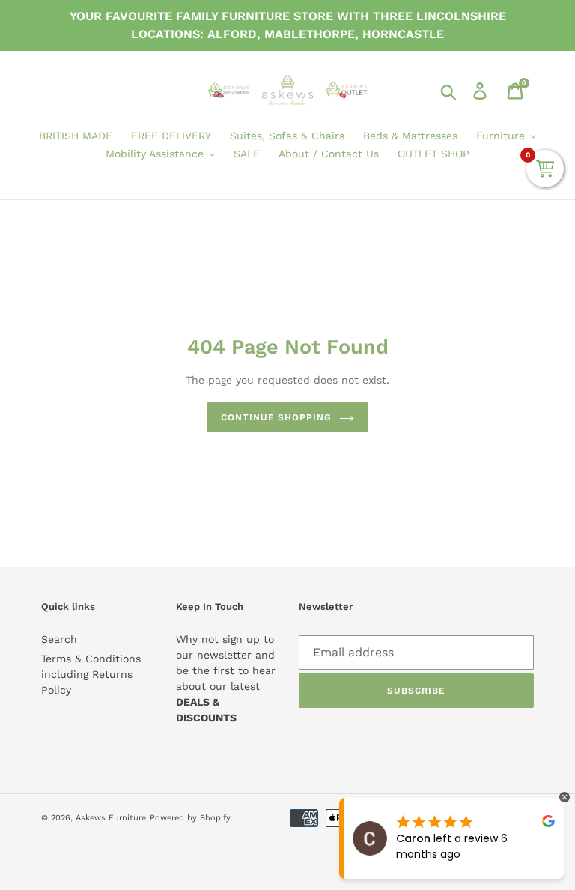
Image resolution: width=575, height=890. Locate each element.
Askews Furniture (111, 818)
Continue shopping (276, 417)
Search (59, 639)
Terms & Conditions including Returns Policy (91, 674)
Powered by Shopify (190, 818)
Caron (413, 838)
